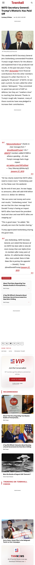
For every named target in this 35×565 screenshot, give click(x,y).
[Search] (32, 3)
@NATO (7, 153)
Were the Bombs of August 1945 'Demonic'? (17, 474)
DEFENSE (3, 351)
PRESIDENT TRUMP (19, 351)
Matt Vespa (6, 420)
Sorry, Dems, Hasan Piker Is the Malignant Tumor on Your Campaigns (16, 541)
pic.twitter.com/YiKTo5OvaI (17, 165)
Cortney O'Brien (6, 17)
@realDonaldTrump (15, 150)
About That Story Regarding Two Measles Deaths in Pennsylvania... (16, 417)
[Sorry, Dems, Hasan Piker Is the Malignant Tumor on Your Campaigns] (17, 529)
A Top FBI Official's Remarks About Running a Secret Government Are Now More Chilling (17, 446)
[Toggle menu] (3, 3)
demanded (13, 71)
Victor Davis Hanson (8, 477)
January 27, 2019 (17, 171)
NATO (10, 351)
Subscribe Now (17, 383)
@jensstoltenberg (14, 144)
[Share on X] (2, 343)
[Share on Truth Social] (6, 343)
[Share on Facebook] (10, 343)
